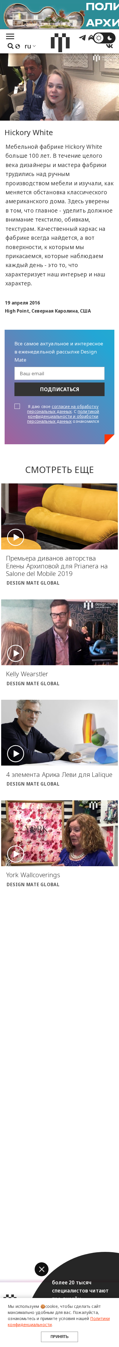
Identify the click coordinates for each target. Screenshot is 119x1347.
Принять (59, 1337)
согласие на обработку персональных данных (62, 409)
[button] (42, 1269)
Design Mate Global (33, 583)
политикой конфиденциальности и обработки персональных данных (63, 416)
